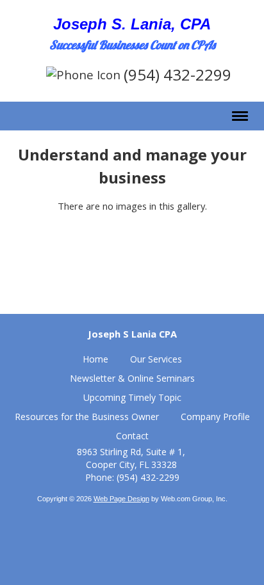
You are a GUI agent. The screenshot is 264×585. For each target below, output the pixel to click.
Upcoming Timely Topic (132, 397)
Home (95, 359)
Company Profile (215, 416)
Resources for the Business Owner (87, 416)
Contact (132, 436)
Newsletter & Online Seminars (132, 378)
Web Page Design (121, 499)
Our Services (156, 359)
